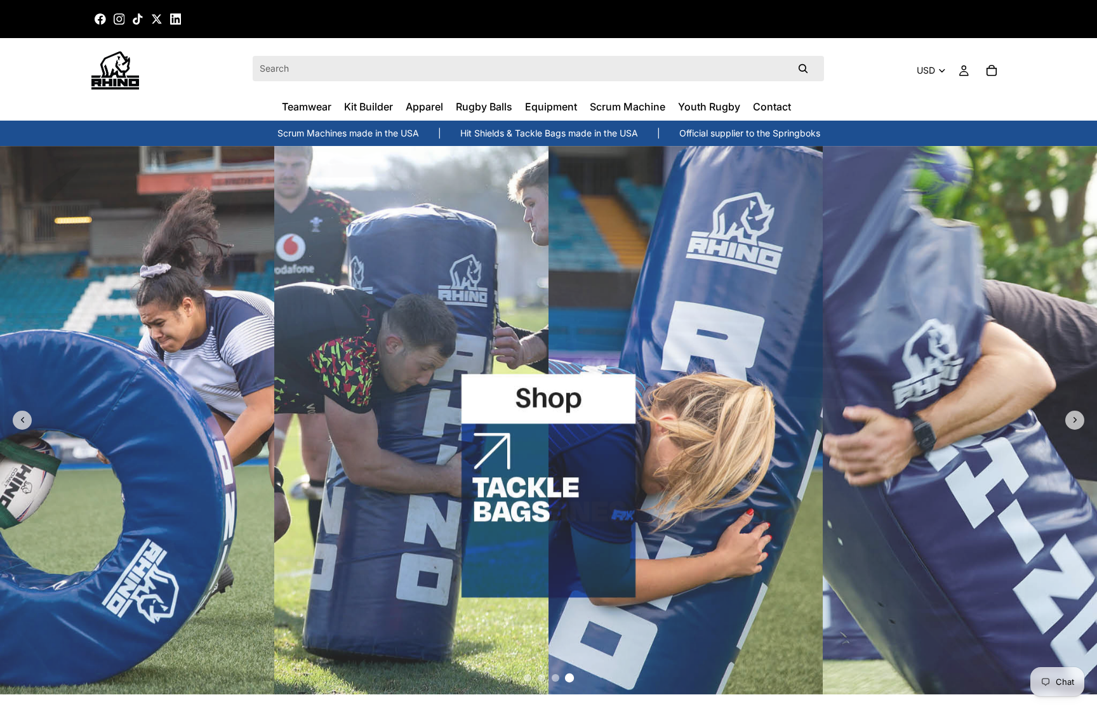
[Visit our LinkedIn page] (176, 19)
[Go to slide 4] (569, 677)
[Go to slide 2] (541, 678)
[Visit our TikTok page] (137, 19)
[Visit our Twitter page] (157, 19)
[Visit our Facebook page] (100, 19)
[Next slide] (1074, 420)
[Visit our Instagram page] (119, 19)
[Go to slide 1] (527, 678)
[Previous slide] (22, 420)
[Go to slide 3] (555, 678)
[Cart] (992, 70)
